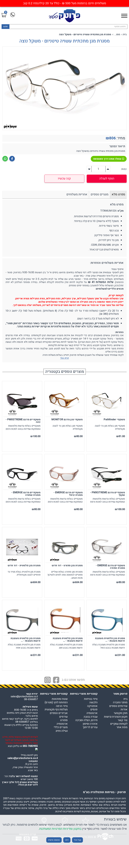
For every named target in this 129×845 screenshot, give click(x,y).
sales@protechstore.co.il (22, 758)
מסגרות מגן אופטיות (117, 34)
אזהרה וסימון (90, 723)
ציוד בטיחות (91, 699)
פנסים (94, 709)
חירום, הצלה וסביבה (86, 720)
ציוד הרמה (62, 706)
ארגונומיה (92, 713)
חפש (5, 26)
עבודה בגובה (91, 716)
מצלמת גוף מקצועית (56, 709)
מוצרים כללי (61, 727)
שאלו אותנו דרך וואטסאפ (107, 159)
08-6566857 (31, 699)
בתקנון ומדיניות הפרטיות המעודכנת (60, 828)
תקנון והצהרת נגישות (115, 716)
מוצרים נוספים (99, 194)
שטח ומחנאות (60, 699)
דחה (67, 840)
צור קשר (122, 720)
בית (125, 34)
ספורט (64, 720)
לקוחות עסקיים (118, 723)
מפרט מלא (118, 194)
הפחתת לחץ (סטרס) (56, 702)
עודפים (63, 716)
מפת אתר (121, 727)
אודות (124, 709)
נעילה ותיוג (62, 731)
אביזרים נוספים (59, 713)
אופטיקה (92, 706)
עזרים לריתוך (90, 727)
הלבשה (93, 702)
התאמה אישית (54, 840)
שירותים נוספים (118, 706)
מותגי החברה (120, 702)
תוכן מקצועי (120, 713)
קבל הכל (77, 840)
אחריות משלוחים (76, 194)
